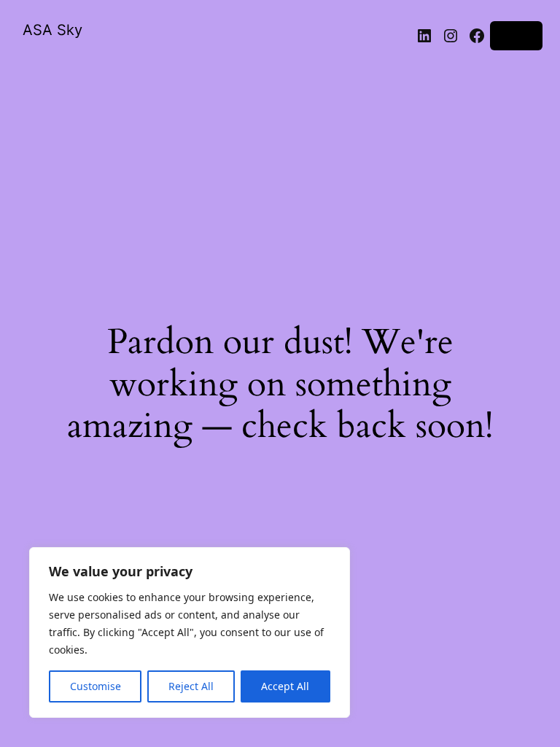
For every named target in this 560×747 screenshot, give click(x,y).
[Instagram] (450, 35)
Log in (516, 35)
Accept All (285, 686)
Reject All (191, 686)
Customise (95, 686)
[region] (189, 632)
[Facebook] (477, 35)
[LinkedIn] (424, 35)
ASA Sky (52, 30)
